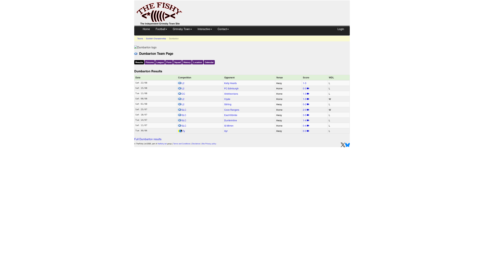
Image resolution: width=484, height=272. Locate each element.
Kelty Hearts (230, 83)
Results (139, 62)
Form (169, 62)
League (160, 62)
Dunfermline (230, 120)
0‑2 (304, 104)
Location (197, 62)
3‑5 (304, 115)
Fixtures (150, 62)
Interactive (204, 29)
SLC (184, 109)
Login (340, 29)
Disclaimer (196, 143)
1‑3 (304, 83)
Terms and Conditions (181, 143)
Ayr (226, 130)
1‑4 (304, 120)
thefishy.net (162, 143)
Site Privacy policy (209, 143)
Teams (140, 38)
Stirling (227, 104)
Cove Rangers (231, 109)
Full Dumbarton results (147, 139)
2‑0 (304, 109)
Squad (177, 62)
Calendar (209, 62)
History (187, 62)
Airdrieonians (231, 93)
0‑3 (304, 88)
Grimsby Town (181, 29)
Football (160, 29)
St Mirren (228, 125)
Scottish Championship (156, 38)
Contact (222, 29)
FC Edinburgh (231, 88)
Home (146, 29)
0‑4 (304, 125)
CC (183, 93)
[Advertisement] (269, 9)
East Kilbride (230, 115)
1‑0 (304, 98)
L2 (183, 83)
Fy (183, 130)
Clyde (227, 98)
